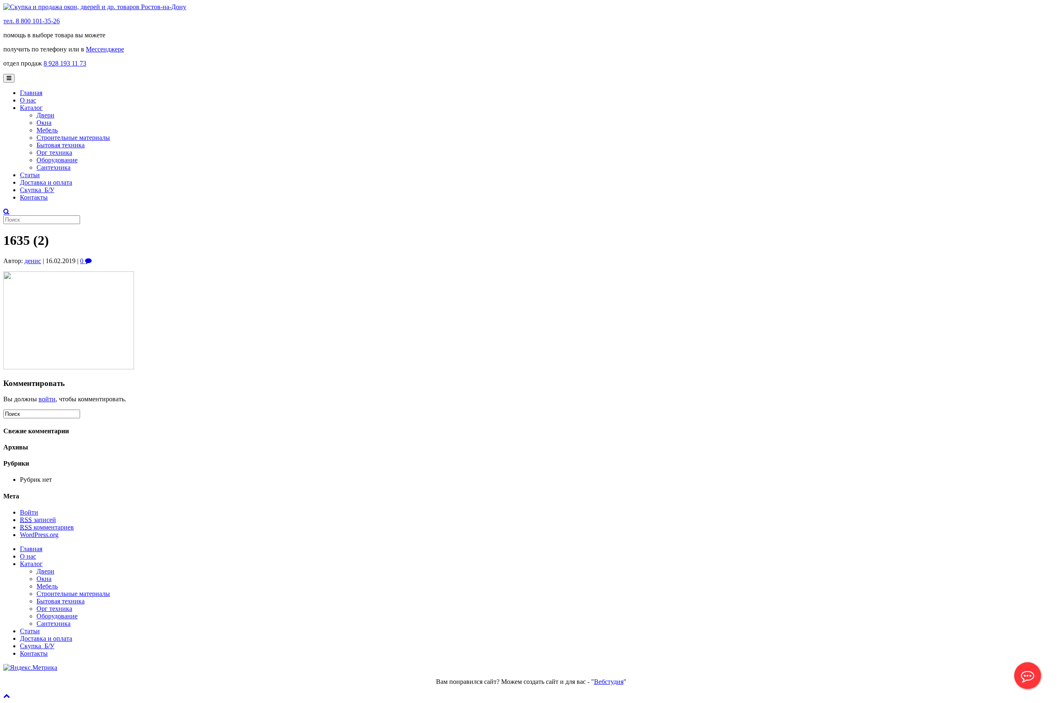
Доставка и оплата (46, 182)
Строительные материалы (73, 137)
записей (38, 519)
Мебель (47, 130)
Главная (31, 92)
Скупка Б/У (37, 189)
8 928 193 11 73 (65, 63)
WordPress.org (39, 534)
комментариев (47, 527)
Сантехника (54, 167)
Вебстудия (609, 681)
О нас (28, 100)
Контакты (34, 197)
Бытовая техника (61, 145)
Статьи (30, 174)
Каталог (31, 107)
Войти (29, 512)
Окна (44, 122)
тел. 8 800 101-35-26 (31, 20)
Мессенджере (105, 49)
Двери (45, 115)
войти (47, 399)
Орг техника (54, 152)
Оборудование (57, 160)
